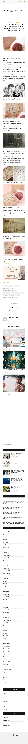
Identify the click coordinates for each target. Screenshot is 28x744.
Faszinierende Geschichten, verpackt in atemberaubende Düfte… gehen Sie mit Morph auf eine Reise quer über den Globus (13, 501)
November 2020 (6, 615)
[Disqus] (14, 419)
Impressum (8, 741)
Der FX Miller (15, 310)
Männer (4, 704)
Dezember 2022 (6, 570)
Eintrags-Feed (6, 720)
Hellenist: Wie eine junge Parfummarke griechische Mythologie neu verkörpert (17, 479)
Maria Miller (6, 288)
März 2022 (5, 589)
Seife (13, 297)
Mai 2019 (5, 659)
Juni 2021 (5, 599)
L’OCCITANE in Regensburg (17, 462)
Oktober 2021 (6, 594)
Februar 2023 (6, 568)
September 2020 (7, 620)
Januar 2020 (6, 641)
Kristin (4, 511)
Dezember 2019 (6, 643)
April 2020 (5, 633)
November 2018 (6, 661)
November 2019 (6, 646)
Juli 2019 (5, 656)
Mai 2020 (5, 630)
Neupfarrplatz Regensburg (9, 290)
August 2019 (6, 654)
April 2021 (5, 604)
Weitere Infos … (6, 282)
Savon (18, 295)
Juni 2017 (5, 677)
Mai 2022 (5, 583)
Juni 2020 (5, 628)
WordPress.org (6, 725)
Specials (18, 22)
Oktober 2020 (6, 617)
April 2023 (5, 565)
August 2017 (6, 672)
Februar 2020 (6, 638)
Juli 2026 (5, 534)
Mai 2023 (5, 563)
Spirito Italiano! (6, 393)
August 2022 (6, 578)
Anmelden (5, 717)
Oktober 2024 (6, 547)
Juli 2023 (5, 560)
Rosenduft (6, 295)
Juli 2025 (5, 544)
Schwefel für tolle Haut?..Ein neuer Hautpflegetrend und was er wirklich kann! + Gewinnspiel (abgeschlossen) (14, 507)
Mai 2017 (5, 679)
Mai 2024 (5, 550)
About (8, 22)
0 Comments (14, 303)
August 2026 (6, 531)
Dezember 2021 (6, 591)
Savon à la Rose (7, 297)
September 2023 (7, 555)
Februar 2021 (6, 609)
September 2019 (7, 651)
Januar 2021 (6, 612)
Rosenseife (12, 295)
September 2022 (7, 576)
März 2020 (5, 635)
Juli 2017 (5, 674)
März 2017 (5, 685)
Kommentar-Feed (7, 722)
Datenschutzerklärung (17, 741)
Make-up (5, 701)
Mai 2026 (5, 539)
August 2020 (6, 622)
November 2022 (6, 573)
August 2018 (6, 664)
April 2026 (5, 542)
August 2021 (6, 596)
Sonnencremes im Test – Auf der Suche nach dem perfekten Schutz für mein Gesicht (13, 517)
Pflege (13, 22)
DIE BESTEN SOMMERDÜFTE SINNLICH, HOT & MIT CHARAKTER (13, 370)
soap (17, 297)
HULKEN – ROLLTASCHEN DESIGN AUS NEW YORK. (17, 454)
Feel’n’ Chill (5, 347)
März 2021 (5, 607)
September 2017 (7, 669)
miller (12, 288)
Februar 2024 (6, 552)
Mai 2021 (5, 602)
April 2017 (5, 682)
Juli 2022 (5, 581)
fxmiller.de (14, 238)
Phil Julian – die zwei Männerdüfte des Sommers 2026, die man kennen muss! (17, 487)
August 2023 (6, 557)
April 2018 (5, 666)
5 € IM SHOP (6, 263)
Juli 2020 (5, 625)
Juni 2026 (5, 537)
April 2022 (5, 586)
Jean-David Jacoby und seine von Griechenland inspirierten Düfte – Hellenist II (17, 471)
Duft (4, 696)
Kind (4, 698)
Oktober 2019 (6, 648)
